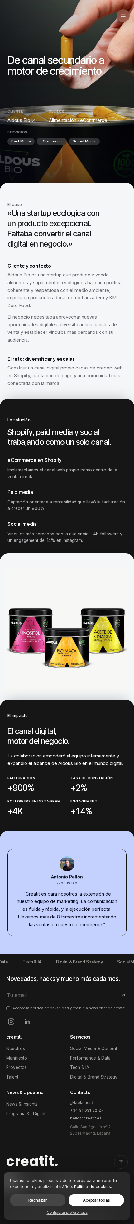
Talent (12, 1076)
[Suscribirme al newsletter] (122, 995)
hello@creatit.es (86, 1117)
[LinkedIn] (27, 1021)
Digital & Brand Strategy (93, 1076)
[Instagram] (11, 1021)
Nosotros (15, 1048)
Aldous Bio (18, 120)
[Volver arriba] (121, 1162)
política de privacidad (49, 1008)
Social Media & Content (93, 1048)
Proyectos (16, 1067)
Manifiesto (16, 1058)
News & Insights (22, 1103)
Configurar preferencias (67, 1212)
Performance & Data (90, 1058)
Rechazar (37, 1200)
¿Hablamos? (82, 1102)
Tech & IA (79, 1067)
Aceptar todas (96, 1200)
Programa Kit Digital (25, 1113)
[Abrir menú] (123, 15)
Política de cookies (92, 1186)
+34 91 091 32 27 (86, 1110)
